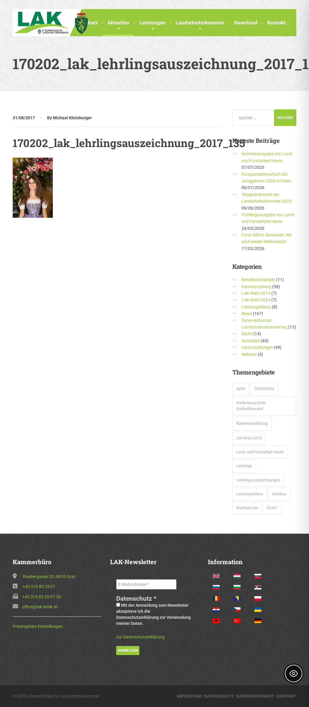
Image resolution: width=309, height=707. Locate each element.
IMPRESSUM (189, 696)
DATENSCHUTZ (219, 696)
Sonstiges (250, 340)
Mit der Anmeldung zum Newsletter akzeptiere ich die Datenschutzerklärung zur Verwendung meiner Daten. (153, 614)
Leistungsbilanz (256, 306)
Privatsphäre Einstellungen (38, 626)
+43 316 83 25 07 (39, 586)
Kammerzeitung (256, 286)
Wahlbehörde (247, 508)
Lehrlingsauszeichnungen (258, 480)
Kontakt (276, 23)
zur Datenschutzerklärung (140, 637)
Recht (246, 333)
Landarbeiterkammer (200, 23)
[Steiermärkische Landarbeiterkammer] (53, 22)
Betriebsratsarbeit (258, 279)
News (246, 313)
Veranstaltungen (257, 347)
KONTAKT (286, 696)
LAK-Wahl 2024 (255, 299)
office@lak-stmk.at (40, 606)
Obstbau (279, 494)
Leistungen (152, 23)
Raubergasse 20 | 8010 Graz (49, 576)
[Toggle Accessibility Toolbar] (293, 673)
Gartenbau (264, 388)
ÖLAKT (272, 508)
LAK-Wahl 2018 (255, 293)
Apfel (240, 388)
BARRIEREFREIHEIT (255, 696)
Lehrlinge (244, 466)
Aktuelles (118, 23)
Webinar (249, 354)
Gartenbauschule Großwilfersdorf (251, 405)
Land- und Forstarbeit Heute (260, 452)
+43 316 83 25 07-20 (41, 596)
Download (245, 23)
